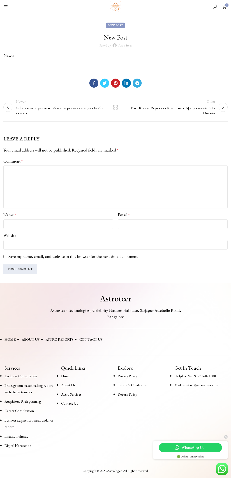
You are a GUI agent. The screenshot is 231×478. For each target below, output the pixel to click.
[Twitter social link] (104, 83)
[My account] (215, 6)
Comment (13, 161)
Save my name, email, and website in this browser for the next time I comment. (73, 256)
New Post (115, 25)
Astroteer (116, 298)
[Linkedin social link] (126, 83)
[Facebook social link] (93, 83)
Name (9, 214)
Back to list (115, 107)
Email (123, 214)
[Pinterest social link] (115, 83)
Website (9, 235)
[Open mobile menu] (5, 6)
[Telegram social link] (137, 83)
